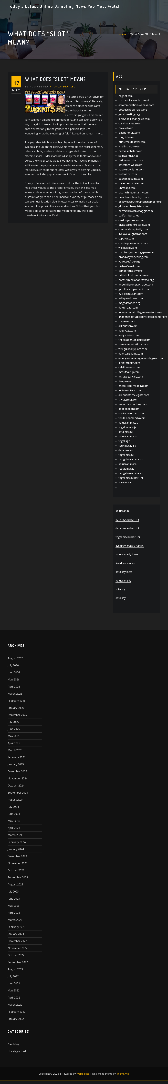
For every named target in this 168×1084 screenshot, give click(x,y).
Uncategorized (64, 86)
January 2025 (16, 764)
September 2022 (18, 962)
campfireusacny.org (130, 271)
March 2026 (15, 693)
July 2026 (13, 665)
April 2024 (14, 828)
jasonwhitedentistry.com (133, 192)
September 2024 (18, 792)
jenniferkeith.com (129, 363)
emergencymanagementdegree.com (140, 358)
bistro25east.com (129, 266)
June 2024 (14, 814)
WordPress (82, 1073)
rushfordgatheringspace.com (136, 252)
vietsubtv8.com (127, 174)
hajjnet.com (125, 96)
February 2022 (16, 1011)
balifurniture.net (128, 215)
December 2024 (17, 771)
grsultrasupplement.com (133, 289)
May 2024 (14, 821)
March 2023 (15, 920)
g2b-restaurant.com (130, 294)
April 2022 (14, 997)
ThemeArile (122, 1073)
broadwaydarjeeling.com (133, 257)
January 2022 (16, 1019)
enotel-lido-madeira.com (133, 386)
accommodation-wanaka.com (136, 105)
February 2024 (16, 842)
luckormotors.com (129, 390)
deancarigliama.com (130, 353)
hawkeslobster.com (130, 151)
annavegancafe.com (130, 376)
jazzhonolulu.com (129, 132)
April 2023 (14, 913)
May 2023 (14, 905)
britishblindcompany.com (133, 275)
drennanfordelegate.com (133, 395)
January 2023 (16, 934)
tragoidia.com (126, 137)
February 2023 (16, 927)
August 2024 (15, 799)
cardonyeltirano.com (131, 220)
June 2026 (14, 672)
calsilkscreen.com (129, 367)
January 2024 (16, 849)
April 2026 (14, 686)
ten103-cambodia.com (131, 418)
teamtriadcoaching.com (132, 404)
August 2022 (15, 969)
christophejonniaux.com (133, 243)
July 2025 (13, 722)
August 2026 (15, 658)
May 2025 (14, 736)
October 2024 (16, 785)
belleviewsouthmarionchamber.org (140, 201)
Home (122, 34)
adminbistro (36, 86)
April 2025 (14, 743)
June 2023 (14, 898)
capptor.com (126, 238)
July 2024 (13, 807)
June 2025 (14, 729)
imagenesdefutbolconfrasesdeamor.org (143, 317)
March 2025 (15, 750)
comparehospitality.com (133, 229)
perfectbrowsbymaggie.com (135, 211)
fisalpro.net (125, 381)
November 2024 (17, 778)
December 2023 (17, 856)
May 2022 (14, 990)
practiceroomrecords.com (134, 224)
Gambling (14, 1044)
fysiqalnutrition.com (130, 160)
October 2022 (16, 955)
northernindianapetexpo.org (136, 280)
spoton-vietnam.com (131, 413)
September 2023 (18, 877)
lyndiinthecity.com (129, 146)
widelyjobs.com (127, 248)
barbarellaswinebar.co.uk (133, 100)
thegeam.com (126, 321)
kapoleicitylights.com (131, 169)
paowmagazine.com (130, 178)
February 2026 (16, 701)
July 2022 (13, 976)
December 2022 (17, 941)
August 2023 (15, 884)
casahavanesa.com (129, 123)
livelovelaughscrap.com (132, 234)
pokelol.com (125, 128)
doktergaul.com (128, 307)
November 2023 (17, 863)
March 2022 (15, 1004)
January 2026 (16, 708)
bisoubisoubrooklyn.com (133, 197)
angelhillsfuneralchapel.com (135, 284)
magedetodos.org (129, 303)
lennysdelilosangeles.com (134, 119)
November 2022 (17, 948)
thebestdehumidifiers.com (134, 340)
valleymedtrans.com (130, 298)
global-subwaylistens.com (134, 206)
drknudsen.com (127, 326)
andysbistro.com (128, 335)
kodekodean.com (128, 409)
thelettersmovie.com (131, 183)
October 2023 (16, 870)
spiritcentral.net (128, 155)
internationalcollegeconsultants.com (140, 312)
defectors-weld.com (130, 165)
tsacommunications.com (133, 344)
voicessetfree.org (129, 261)
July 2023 (13, 891)
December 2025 (17, 715)
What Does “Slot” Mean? (145, 34)
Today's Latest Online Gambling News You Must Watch (64, 6)
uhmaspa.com (127, 188)
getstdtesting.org (129, 114)
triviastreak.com (128, 399)
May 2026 (14, 679)
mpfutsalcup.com (128, 372)
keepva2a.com (127, 330)
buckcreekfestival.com (132, 142)
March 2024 (15, 835)
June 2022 (14, 983)
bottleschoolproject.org (132, 109)
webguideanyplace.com (132, 349)
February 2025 (16, 757)
